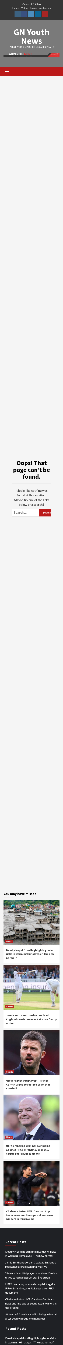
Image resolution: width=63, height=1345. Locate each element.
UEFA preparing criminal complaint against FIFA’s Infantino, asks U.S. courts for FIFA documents (28, 1149)
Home (15, 7)
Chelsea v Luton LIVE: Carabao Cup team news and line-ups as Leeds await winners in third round (30, 1215)
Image (33, 7)
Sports (9, 1006)
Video (24, 7)
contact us (45, 7)
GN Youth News (31, 36)
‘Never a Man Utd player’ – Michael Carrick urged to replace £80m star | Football (28, 1084)
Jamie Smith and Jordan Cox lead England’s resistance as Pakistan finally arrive (31, 1019)
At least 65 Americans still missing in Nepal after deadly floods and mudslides (31, 1316)
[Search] (55, 72)
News (9, 941)
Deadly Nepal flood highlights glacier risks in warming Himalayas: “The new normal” (30, 954)
